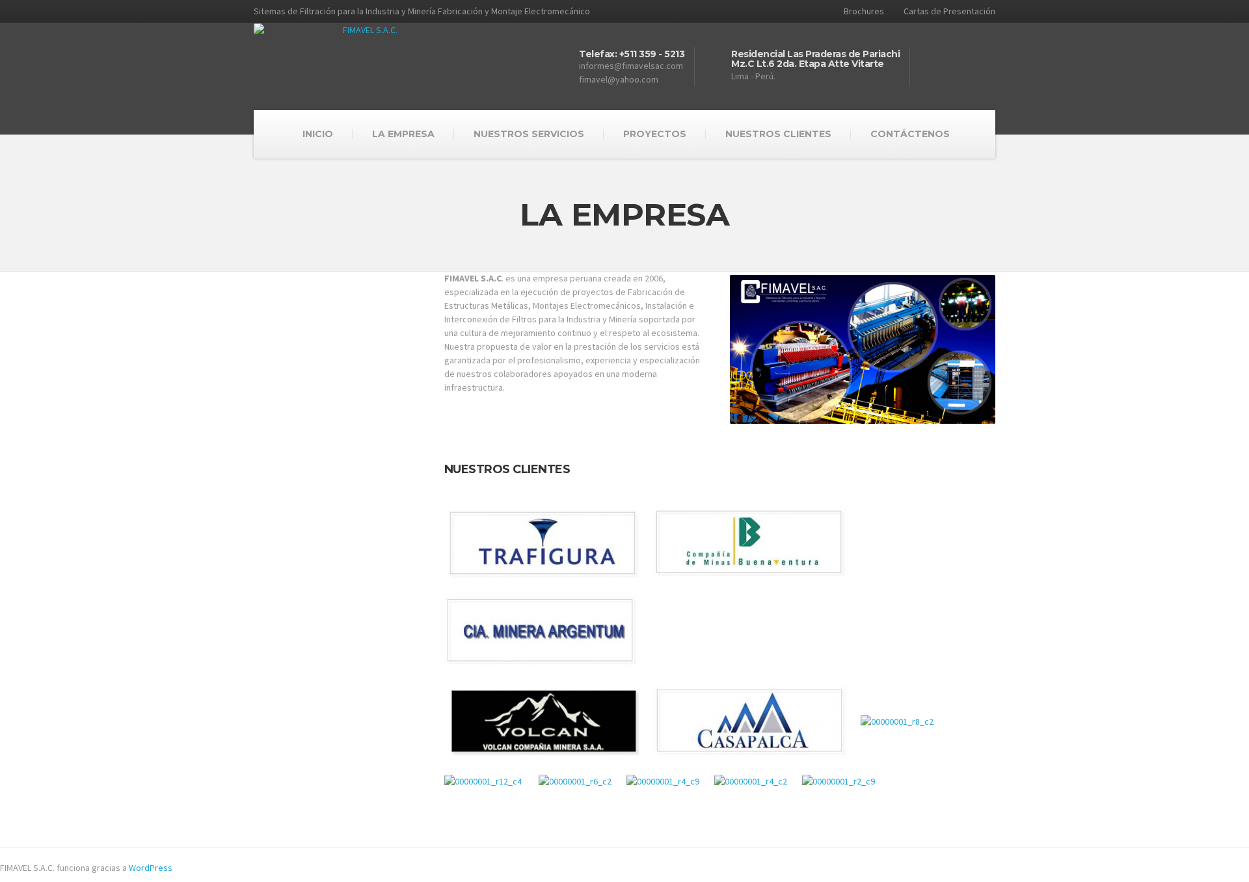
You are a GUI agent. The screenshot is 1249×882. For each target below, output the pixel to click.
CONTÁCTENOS (910, 134)
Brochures (864, 11)
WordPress (150, 868)
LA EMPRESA (403, 134)
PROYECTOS (654, 134)
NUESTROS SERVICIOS (529, 134)
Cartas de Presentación (949, 11)
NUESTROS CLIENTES (778, 134)
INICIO (317, 134)
